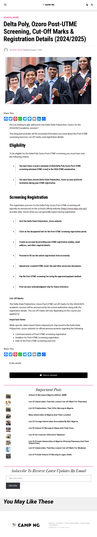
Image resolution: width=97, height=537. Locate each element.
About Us (51, 523)
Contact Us (59, 523)
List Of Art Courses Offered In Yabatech (47, 435)
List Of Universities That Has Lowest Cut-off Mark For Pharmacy (58, 402)
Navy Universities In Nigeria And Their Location (50, 415)
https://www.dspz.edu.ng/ (74, 208)
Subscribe (13, 485)
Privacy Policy (85, 523)
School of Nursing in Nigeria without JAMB (47, 395)
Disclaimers (54, 525)
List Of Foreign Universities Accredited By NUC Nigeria (53, 421)
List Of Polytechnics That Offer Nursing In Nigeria (51, 408)
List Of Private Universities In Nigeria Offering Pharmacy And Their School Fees (59, 442)
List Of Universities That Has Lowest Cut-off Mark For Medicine (57, 448)
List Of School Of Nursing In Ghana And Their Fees (51, 428)
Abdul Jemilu (17, 50)
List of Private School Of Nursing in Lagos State (50, 454)
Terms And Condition (72, 523)
